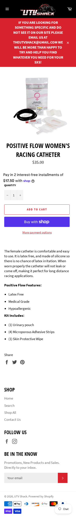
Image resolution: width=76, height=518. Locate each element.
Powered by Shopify (41, 496)
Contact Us (12, 419)
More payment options (37, 232)
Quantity (10, 185)
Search (9, 405)
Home (8, 398)
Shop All (10, 412)
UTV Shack (20, 496)
